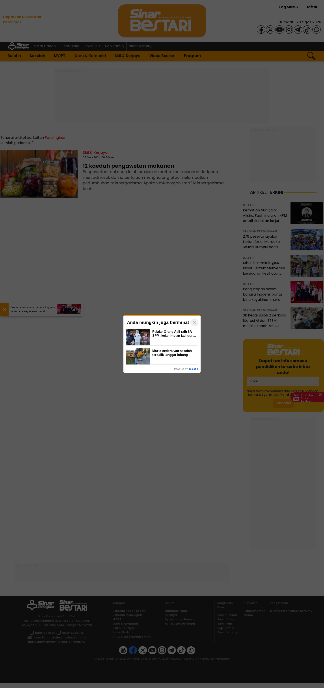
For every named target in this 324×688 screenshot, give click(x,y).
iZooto (193, 369)
